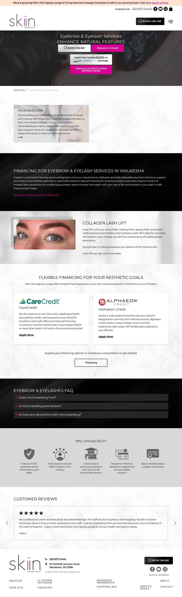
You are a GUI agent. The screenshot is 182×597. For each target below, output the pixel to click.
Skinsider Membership (106, 574)
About (164, 573)
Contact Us (122, 9)
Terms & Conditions (159, 567)
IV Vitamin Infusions (45, 574)
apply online (160, 2)
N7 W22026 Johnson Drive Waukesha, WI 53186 (64, 558)
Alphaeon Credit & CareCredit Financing (36, 194)
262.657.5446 (142, 9)
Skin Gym (16, 580)
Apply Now (26, 335)
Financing (91, 362)
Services (19, 90)
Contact (166, 579)
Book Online (76, 48)
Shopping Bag (107, 579)
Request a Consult (107, 48)
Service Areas (146, 580)
